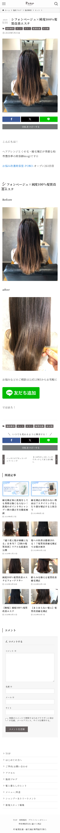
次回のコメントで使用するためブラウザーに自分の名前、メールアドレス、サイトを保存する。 (31, 719)
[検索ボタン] (56, 4)
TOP (8, 753)
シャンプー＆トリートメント (21, 798)
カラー (27, 28)
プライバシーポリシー (37, 820)
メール (10, 697)
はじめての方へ (14, 760)
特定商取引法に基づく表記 (30, 823)
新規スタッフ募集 (15, 805)
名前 (9, 686)
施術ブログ (11, 779)
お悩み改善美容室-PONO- (18, 166)
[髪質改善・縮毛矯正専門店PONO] (30, 4)
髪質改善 (36, 28)
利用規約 (23, 820)
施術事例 (10, 28)
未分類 (45, 28)
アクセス (10, 772)
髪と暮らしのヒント (16, 785)
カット (19, 28)
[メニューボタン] (4, 4)
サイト (9, 707)
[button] (11, 119)
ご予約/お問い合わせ (17, 766)
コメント (11, 650)
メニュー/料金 (13, 792)
